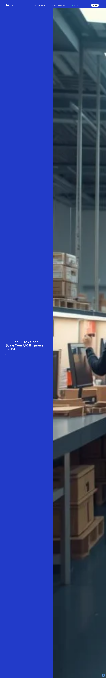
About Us (60, 5)
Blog (64, 5)
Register (98, 1)
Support (94, 1)
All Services (36, 5)
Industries (43, 5)
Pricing (49, 5)
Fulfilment (29, 354)
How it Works (54, 5)
